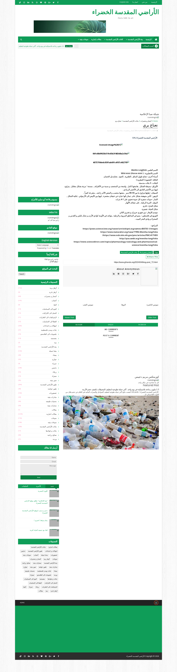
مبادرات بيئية (52, 397)
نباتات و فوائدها (51, 431)
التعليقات (25, 486)
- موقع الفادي (54, 261)
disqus (110, 325)
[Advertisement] (100, 66)
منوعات (54, 418)
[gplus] (49, 2)
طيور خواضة (52, 389)
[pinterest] (45, 2)
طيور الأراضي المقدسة (48, 385)
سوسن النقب (88, 305)
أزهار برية (53, 288)
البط (55, 305)
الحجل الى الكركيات (49, 313)
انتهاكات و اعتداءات (50, 326)
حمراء (54, 364)
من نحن (144, 2)
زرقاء (55, 372)
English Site (124, 2)
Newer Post (69, 317)
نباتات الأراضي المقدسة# (129, 252)
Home (155, 121)
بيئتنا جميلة (53, 351)
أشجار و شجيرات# (146, 252)
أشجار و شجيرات (146, 121)
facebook (142, 325)
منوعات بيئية (84, 39)
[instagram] (24, 2)
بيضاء (55, 355)
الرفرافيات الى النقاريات (48, 317)
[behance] (28, 2)
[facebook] (58, 2)
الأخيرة (38, 486)
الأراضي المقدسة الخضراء (125, 12)
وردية (55, 439)
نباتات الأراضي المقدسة (131, 121)
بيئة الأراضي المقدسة (135, 39)
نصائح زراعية (52, 435)
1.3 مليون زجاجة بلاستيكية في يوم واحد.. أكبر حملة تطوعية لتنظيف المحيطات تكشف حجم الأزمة (50, 46)
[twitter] (53, 2)
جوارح (54, 359)
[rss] (32, 2)
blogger (79, 325)
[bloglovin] (41, 2)
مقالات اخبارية (51, 414)
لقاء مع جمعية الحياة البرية (39, 530)
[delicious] (20, 2)
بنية (55, 343)
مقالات (54, 410)
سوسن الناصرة (152, 305)
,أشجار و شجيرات (129, 130)
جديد (52, 486)
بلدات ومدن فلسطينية (49, 330)
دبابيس (54, 368)
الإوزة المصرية (43, 491)
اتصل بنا (135, 2)
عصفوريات (53, 393)
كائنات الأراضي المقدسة (114, 39)
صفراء (54, 376)
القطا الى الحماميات (50, 322)
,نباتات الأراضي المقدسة (115, 130)
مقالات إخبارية (96, 39)
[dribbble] (37, 2)
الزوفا (123, 305)
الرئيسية (154, 2)
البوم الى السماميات (49, 309)
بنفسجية (54, 338)
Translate (55, 248)
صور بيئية (53, 380)
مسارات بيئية (52, 406)
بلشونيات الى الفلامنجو (49, 334)
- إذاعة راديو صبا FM (52, 259)
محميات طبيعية (51, 401)
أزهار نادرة (53, 292)
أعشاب (54, 301)
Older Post (152, 317)
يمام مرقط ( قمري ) (41, 520)
